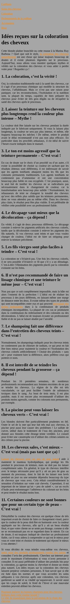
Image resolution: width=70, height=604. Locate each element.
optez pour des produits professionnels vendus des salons (33, 552)
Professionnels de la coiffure (16, 18)
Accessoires (7, 23)
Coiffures (6, 4)
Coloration (7, 13)
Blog (4, 27)
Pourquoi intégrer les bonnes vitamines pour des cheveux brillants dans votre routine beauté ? (31, 593)
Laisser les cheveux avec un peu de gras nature (30, 459)
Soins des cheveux (11, 8)
